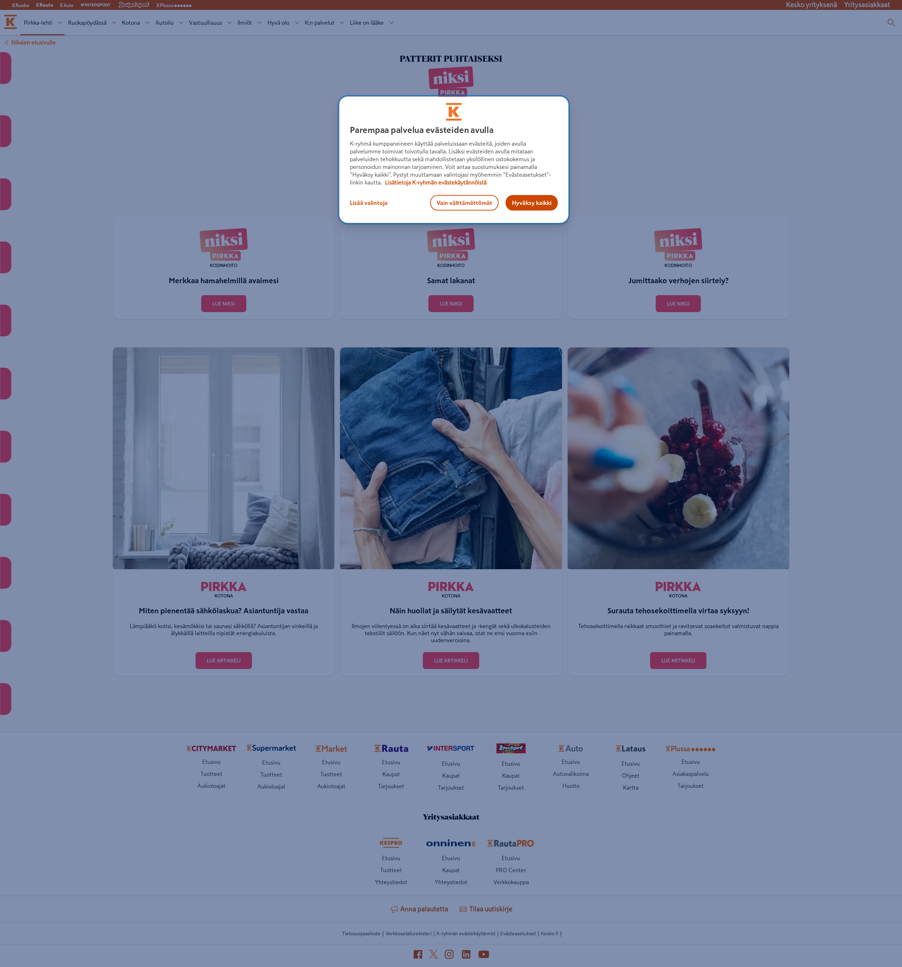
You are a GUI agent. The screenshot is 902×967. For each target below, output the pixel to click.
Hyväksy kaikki (531, 203)
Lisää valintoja (369, 203)
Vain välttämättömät (464, 203)
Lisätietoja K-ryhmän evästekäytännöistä (435, 182)
